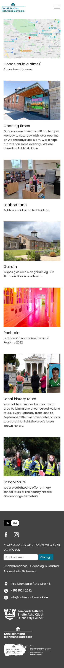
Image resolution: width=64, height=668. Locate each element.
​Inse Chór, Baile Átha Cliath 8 (31, 584)
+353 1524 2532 (21, 590)
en (7, 523)
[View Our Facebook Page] (8, 533)
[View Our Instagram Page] (18, 533)
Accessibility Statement (20, 571)
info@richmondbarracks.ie (29, 597)
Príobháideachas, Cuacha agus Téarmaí (32, 566)
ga (15, 523)
